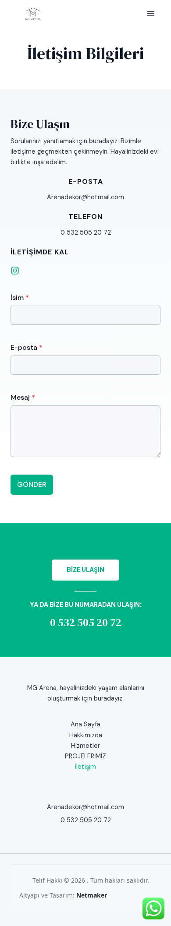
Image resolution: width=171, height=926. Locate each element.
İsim (20, 297)
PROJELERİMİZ (85, 756)
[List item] (15, 270)
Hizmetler (85, 746)
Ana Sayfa (85, 724)
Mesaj (23, 397)
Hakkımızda (85, 735)
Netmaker (91, 895)
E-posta (27, 347)
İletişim (85, 767)
